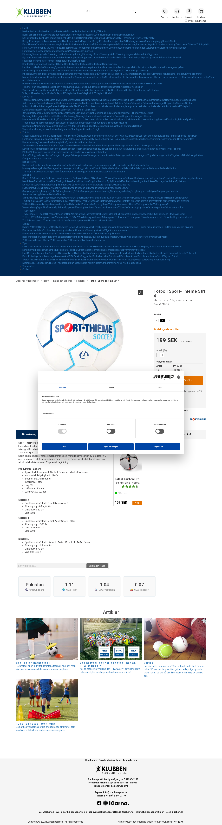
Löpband (109, 148)
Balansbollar (48, 139)
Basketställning (89, 31)
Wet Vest (140, 259)
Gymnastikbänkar (64, 67)
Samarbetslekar (154, 100)
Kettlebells (35, 135)
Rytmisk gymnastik (151, 57)
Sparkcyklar (65, 109)
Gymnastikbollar (101, 34)
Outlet (25, 269)
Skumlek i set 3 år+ (109, 119)
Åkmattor (88, 129)
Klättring (26, 116)
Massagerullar (54, 168)
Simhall (26, 223)
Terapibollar (128, 38)
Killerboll (131, 246)
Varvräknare (169, 74)
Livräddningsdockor (78, 188)
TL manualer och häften (58, 214)
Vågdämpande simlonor (116, 230)
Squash (152, 83)
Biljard (85, 41)
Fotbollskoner (76, 44)
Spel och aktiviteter (128, 119)
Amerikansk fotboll (53, 41)
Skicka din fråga (97, 566)
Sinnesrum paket (109, 126)
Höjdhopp (82, 47)
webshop (141, 821)
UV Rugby (123, 237)
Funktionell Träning (32, 139)
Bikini (53, 181)
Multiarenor (64, 70)
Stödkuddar (71, 165)
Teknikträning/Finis (156, 197)
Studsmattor (110, 122)
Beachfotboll (35, 44)
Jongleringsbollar (129, 106)
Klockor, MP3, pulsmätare (124, 74)
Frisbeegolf (116, 253)
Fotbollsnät (100, 44)
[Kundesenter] (177, 11)
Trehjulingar (77, 109)
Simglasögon (29, 191)
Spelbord (190, 119)
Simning (26, 175)
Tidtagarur (180, 74)
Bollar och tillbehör (31, 34)
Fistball (68, 34)
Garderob (27, 233)
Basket (26, 31)
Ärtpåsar (80, 60)
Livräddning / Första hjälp (139, 227)
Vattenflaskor (75, 201)
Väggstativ (152, 54)
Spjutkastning (152, 47)
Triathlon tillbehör (130, 201)
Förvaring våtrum (91, 54)
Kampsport (114, 41)
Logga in (189, 11)
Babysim (44, 194)
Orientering (150, 41)
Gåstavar (62, 171)
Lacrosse (139, 41)
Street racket (84, 250)
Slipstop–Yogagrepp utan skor (63, 263)
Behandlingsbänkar (48, 165)
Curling (174, 119)
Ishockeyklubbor (52, 90)
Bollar (41, 67)
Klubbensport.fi (151, 812)
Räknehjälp (97, 184)
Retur (119, 760)
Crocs (54, 201)
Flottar (66, 204)
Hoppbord (86, 57)
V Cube (143, 113)
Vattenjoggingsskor (137, 207)
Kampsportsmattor (84, 77)
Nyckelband (73, 233)
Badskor (102, 181)
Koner (95, 67)
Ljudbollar (152, 106)
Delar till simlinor (77, 230)
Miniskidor (48, 129)
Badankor (37, 204)
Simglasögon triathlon (168, 191)
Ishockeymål (67, 90)
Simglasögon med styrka (144, 191)
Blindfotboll (79, 106)
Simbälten (170, 181)
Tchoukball (172, 253)
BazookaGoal (62, 256)
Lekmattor (99, 77)
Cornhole (63, 246)
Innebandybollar (41, 74)
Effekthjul (71, 126)
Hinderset (78, 67)
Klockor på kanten (57, 184)
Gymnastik (27, 57)
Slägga (141, 47)
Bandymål (39, 90)
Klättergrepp (37, 116)
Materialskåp (140, 54)
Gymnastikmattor (48, 77)
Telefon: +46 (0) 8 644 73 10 (111, 795)
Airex (119, 263)
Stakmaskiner (68, 148)
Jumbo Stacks (119, 246)
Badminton (108, 83)
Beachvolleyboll (40, 93)
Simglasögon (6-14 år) (47, 191)
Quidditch (152, 246)
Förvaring (27, 54)
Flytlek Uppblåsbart (84, 227)
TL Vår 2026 (75, 217)
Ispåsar (50, 51)
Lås (65, 233)
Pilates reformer (89, 152)
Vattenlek (110, 103)
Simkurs (61, 194)
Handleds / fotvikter (186, 135)
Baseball (77, 41)
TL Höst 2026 (29, 217)
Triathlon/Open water (110, 201)
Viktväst (87, 135)
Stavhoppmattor (130, 77)
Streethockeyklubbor (122, 90)
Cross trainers (39, 148)
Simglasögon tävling (120, 191)
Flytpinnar (70, 207)
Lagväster (111, 44)
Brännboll (74, 100)
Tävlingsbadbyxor (193, 178)
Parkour (102, 57)
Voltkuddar (70, 60)
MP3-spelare (143, 74)
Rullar (156, 155)
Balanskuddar (61, 139)
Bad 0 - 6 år (28, 178)
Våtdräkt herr (160, 201)
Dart (90, 41)
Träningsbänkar (79, 155)
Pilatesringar (61, 152)
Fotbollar (89, 34)
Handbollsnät (96, 64)
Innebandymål (75, 74)
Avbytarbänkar (50, 70)
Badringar (138, 181)
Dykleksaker (56, 204)
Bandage (41, 51)
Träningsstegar (123, 87)
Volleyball (191, 253)
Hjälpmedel (157, 227)
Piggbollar (54, 38)
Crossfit (26, 135)
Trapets (61, 60)
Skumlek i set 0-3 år (89, 119)
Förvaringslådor (108, 54)
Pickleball (143, 83)
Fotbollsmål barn (128, 256)
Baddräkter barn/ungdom (85, 181)
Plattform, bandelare (57, 237)
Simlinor (47, 230)
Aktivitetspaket (62, 100)
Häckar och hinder (58, 87)
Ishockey (38, 129)
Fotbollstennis (144, 256)
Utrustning (96, 237)
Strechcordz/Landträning (133, 197)
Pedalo (163, 168)
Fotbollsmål (89, 44)
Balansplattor (75, 139)
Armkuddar (40, 178)
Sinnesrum (28, 126)
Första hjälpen (29, 51)
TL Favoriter (121, 217)
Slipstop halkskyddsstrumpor (94, 263)
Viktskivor (114, 135)
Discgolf (26, 41)
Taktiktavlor (182, 44)
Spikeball (191, 100)
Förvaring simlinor (95, 230)
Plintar (110, 57)
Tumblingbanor (185, 77)
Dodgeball (59, 34)
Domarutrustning (51, 44)
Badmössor (51, 197)
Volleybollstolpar (72, 93)
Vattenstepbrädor (156, 207)
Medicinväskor (76, 51)
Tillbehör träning (30, 87)
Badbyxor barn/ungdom (161, 178)
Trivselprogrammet (78, 220)
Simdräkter (149, 181)
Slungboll (75, 38)
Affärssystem (125, 821)
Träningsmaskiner (101, 165)
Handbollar (115, 34)
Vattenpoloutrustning (94, 240)
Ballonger (46, 106)
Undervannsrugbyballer (156, 237)
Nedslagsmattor (113, 77)
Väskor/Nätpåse (90, 201)
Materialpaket (62, 217)
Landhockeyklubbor (84, 90)
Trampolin (51, 60)
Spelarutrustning (167, 44)
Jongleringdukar (53, 113)
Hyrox (125, 263)
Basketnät (61, 31)
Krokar (60, 233)
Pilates (25, 152)
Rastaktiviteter (36, 259)
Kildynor (81, 165)
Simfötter (107, 197)
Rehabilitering (29, 162)
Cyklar (25, 109)
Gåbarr (61, 165)
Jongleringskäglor (103, 113)
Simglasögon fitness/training (95, 191)
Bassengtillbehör (31, 237)
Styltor (188, 103)
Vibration (128, 126)
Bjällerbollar (68, 106)
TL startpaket (134, 217)
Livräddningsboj (115, 188)
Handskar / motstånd (95, 207)
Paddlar (98, 197)
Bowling (154, 119)
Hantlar (45, 135)
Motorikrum (28, 119)
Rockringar (118, 57)
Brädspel (162, 119)
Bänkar (35, 233)
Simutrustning (29, 197)
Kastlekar (61, 103)
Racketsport (96, 83)
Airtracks (38, 57)
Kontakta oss (130, 760)
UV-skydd (109, 178)
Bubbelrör (61, 126)
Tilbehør (154, 90)
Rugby (159, 41)
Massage (27, 168)
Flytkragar (160, 181)
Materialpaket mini (45, 217)
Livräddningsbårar (59, 188)
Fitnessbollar (78, 34)
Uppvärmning (127, 250)
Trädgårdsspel (29, 122)
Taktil (121, 126)
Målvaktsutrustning (126, 44)
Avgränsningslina (60, 230)
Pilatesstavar (36, 152)
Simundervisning (31, 194)
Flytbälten (181, 181)
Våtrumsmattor (201, 77)
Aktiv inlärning (78, 214)
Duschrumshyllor (48, 233)
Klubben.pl (177, 812)
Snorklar (116, 197)
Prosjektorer (94, 126)
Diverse (40, 103)
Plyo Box (113, 139)
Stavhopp (172, 47)
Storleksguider (67, 259)
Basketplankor (74, 31)
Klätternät (57, 83)
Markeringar (124, 67)
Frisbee (104, 41)
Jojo (43, 113)
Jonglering (27, 113)
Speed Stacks (169, 41)
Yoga (150, 155)
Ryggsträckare (85, 168)
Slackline (180, 103)
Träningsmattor (169, 77)
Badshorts (178, 178)
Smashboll (50, 250)
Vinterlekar (28, 129)
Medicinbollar (42, 38)
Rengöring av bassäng (79, 237)
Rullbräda (171, 168)
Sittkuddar (105, 171)
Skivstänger (133, 135)
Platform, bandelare (32, 230)
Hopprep (87, 67)
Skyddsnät (152, 44)
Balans (127, 103)
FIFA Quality (75, 256)
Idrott (25, 28)
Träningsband (171, 139)
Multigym (34, 155)
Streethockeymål (141, 90)
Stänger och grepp (61, 155)
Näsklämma (87, 197)
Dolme (60, 197)
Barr (67, 57)
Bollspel (46, 204)
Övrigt (101, 74)
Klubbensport (32, 281)
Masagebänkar (61, 51)
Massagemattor (70, 168)
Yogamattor (165, 155)
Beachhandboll (39, 64)
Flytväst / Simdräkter (93, 178)
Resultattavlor (86, 70)
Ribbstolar (159, 67)
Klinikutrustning (30, 165)
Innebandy (27, 74)
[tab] (29, 434)
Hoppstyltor (170, 103)
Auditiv (52, 126)
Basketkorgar (49, 31)
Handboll (26, 64)
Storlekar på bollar (100, 38)
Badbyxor (68, 41)
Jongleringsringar (121, 113)
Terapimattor (145, 77)
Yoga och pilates (153, 145)
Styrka (25, 155)
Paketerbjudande (62, 129)
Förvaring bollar (40, 54)
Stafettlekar (71, 250)
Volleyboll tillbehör (103, 93)
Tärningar (100, 103)
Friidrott (26, 47)
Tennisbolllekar (112, 250)
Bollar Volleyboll (56, 93)
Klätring (131, 41)
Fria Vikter (96, 135)
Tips (24, 243)
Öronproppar (181, 197)
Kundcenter (91, 760)
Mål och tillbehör (136, 237)
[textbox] (51, 566)
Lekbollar (30, 38)
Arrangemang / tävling (42, 47)
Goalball (95, 100)
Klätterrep (59, 116)
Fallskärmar (85, 100)
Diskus (73, 47)
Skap (81, 233)
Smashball (85, 38)
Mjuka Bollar (163, 106)
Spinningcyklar (97, 148)
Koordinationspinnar (108, 67)
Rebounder (141, 44)
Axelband (44, 87)
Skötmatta (119, 178)
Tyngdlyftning (69, 135)
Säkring (80, 116)
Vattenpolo (114, 204)
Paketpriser (144, 67)
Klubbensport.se (76, 812)
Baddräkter (67, 178)
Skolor (25, 259)
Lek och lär (27, 96)
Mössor (123, 204)
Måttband (133, 47)
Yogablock (176, 155)
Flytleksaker (75, 204)
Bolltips (87, 253)
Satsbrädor (166, 57)
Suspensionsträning (153, 139)
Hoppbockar (75, 57)
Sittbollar (95, 171)
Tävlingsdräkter (64, 181)
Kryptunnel (62, 119)
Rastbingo (162, 246)
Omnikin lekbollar (125, 100)
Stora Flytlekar (100, 204)
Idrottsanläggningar (32, 70)
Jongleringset (87, 113)
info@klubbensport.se (115, 792)
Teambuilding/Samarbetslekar (38, 100)
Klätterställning (49, 119)
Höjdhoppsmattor (66, 77)
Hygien (25, 227)
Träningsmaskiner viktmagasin (131, 155)
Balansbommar (51, 57)
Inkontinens (112, 207)
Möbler (43, 237)
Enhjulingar (158, 103)
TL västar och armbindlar (100, 220)
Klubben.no (128, 812)
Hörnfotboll (157, 256)
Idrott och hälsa (30, 67)
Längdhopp (114, 47)
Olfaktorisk (82, 126)
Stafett (163, 47)
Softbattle (167, 100)
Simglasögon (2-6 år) (69, 191)
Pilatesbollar (74, 152)
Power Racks (45, 155)
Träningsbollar (123, 145)
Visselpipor (137, 87)
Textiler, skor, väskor (32, 201)
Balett (62, 57)
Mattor (94, 57)
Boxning (106, 253)
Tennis (159, 83)
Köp (137, 502)
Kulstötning (103, 47)
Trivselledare (29, 210)
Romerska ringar (132, 57)
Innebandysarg (90, 74)
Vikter (134, 145)
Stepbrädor (137, 139)
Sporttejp (88, 51)
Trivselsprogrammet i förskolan (157, 217)
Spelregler (150, 259)
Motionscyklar (53, 148)
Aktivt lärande (29, 103)
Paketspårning (107, 760)
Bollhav (38, 119)
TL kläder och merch (32, 220)
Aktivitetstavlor (41, 126)
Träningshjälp (203, 44)
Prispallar (74, 70)
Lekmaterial (99, 116)
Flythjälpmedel (114, 181)
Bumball (54, 246)
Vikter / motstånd (174, 207)
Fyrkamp (98, 246)
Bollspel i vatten (47, 227)
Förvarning (49, 67)
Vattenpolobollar (144, 204)
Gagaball (107, 246)
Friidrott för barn (62, 47)
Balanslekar (137, 103)
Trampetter (40, 60)
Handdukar (62, 201)
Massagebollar (39, 168)
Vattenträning (29, 207)
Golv (40, 158)
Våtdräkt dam (146, 201)
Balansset (47, 83)
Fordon (43, 109)
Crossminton (131, 83)
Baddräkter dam (42, 181)
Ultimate (182, 253)
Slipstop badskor (39, 263)
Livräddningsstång (97, 188)
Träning (26, 132)
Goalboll (126, 253)
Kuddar (88, 165)
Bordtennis (119, 83)
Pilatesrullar (49, 152)
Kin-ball (107, 74)
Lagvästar (78, 87)
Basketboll (56, 106)
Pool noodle (87, 204)
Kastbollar (126, 34)
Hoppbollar (114, 106)
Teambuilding (98, 250)
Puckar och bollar (102, 90)
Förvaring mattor (56, 54)
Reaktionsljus (124, 139)
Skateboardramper (103, 70)
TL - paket (41, 214)
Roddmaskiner (82, 148)
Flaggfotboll (87, 256)
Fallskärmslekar (86, 246)
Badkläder (80, 259)
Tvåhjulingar (90, 109)
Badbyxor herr (141, 178)
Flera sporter (37, 41)
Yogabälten (197, 155)
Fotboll (25, 44)
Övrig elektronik (194, 74)
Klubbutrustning (122, 184)
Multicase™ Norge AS (173, 821)
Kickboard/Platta (72, 197)
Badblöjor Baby (53, 178)
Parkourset (36, 83)
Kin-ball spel (141, 246)
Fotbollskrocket (101, 256)
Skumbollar (65, 38)
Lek (160, 214)
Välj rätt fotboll (170, 256)
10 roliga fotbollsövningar (42, 256)
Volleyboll (27, 93)
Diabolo (37, 113)
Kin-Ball (123, 41)
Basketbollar (36, 31)
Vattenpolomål (161, 204)
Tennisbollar (116, 38)
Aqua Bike (42, 207)
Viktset (123, 135)
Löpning (124, 47)
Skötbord (88, 233)
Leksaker (87, 122)
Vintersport (28, 90)
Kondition (27, 148)
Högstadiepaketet (182, 217)
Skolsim (53, 194)
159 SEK (178, 370)
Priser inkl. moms (197, 21)
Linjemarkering (141, 70)
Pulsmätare (156, 74)
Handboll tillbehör (55, 64)
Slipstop (131, 259)
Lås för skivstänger (148, 135)
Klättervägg (68, 83)
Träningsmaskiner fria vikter (101, 155)
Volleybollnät (87, 93)
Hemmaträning (30, 142)
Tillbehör (101, 31)
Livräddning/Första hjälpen (36, 188)
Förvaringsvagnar (125, 54)
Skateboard (53, 109)
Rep (152, 67)
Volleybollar (149, 38)
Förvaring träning (73, 54)
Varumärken (28, 266)
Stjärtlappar (77, 129)
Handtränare (73, 171)
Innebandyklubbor (59, 74)
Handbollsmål (82, 64)
